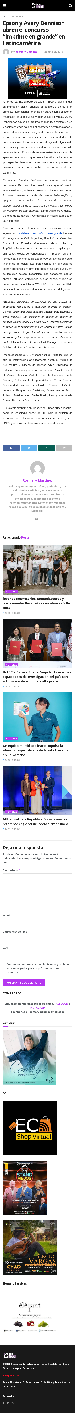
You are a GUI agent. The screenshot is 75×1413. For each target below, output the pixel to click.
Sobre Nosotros (12, 1382)
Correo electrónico (16, 931)
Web (6, 948)
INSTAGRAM (37, 1007)
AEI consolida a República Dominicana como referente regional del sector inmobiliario (37, 821)
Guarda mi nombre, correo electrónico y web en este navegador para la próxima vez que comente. (37, 968)
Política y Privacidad (55, 1382)
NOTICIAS (17, 16)
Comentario (12, 870)
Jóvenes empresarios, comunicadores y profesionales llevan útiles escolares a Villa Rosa (36, 603)
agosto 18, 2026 (12, 760)
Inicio (6, 16)
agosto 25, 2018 (53, 51)
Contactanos (10, 1386)
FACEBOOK (61, 1003)
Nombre (9, 915)
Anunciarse (32, 1382)
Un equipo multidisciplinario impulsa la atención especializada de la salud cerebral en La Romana (36, 750)
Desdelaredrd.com (59, 1364)
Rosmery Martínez (26, 51)
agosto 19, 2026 (12, 613)
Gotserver (28, 1368)
